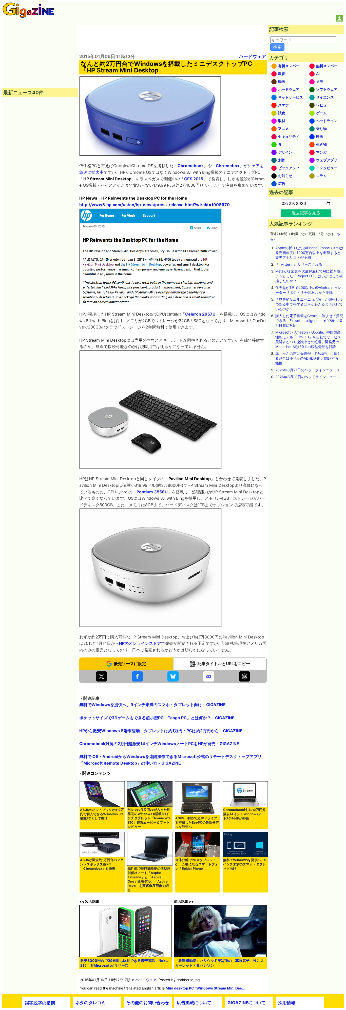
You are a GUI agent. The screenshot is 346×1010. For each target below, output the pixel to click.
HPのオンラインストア (140, 643)
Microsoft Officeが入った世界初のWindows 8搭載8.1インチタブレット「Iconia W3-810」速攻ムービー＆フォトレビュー (149, 818)
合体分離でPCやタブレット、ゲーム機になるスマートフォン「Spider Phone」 (197, 864)
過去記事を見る (306, 212)
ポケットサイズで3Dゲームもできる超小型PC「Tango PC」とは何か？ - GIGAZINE (157, 717)
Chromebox (227, 165)
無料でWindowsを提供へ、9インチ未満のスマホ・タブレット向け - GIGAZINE (152, 704)
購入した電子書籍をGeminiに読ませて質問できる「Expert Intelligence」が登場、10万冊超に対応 (309, 320)
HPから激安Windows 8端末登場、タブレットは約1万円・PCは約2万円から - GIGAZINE (160, 730)
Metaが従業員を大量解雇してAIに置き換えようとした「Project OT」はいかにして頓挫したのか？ (309, 276)
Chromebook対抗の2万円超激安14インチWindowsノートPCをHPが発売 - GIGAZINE (159, 743)
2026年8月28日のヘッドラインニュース (307, 377)
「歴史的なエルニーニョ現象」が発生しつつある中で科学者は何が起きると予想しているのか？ (309, 304)
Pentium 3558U (152, 491)
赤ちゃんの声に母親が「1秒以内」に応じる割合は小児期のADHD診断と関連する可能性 (308, 358)
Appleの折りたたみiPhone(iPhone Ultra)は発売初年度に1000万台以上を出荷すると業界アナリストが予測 (309, 253)
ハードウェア (252, 56)
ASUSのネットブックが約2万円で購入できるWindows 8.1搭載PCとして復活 (102, 814)
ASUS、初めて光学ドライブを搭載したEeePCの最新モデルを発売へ (197, 822)
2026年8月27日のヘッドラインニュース (307, 370)
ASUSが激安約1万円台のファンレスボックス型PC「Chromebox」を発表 (101, 864)
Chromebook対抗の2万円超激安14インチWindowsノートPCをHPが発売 (244, 814)
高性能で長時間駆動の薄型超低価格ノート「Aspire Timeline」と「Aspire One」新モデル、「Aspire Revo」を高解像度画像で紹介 (149, 879)
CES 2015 (193, 178)
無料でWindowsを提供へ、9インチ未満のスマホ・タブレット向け (244, 864)
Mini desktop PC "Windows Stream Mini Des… (205, 988)
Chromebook (191, 165)
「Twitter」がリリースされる (298, 264)
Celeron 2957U (200, 314)
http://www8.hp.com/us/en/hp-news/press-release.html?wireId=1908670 (154, 204)
